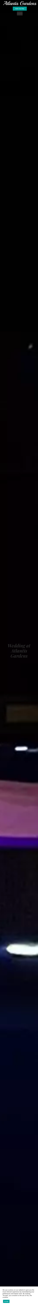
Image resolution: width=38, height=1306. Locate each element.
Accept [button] (6, 1301)
